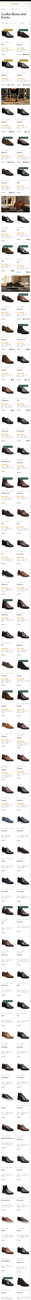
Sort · (17, 23)
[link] (25, 54)
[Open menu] (2, 3)
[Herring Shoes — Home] (16, 4)
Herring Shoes (3, 9)
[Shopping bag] (29, 3)
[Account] (26, 3)
